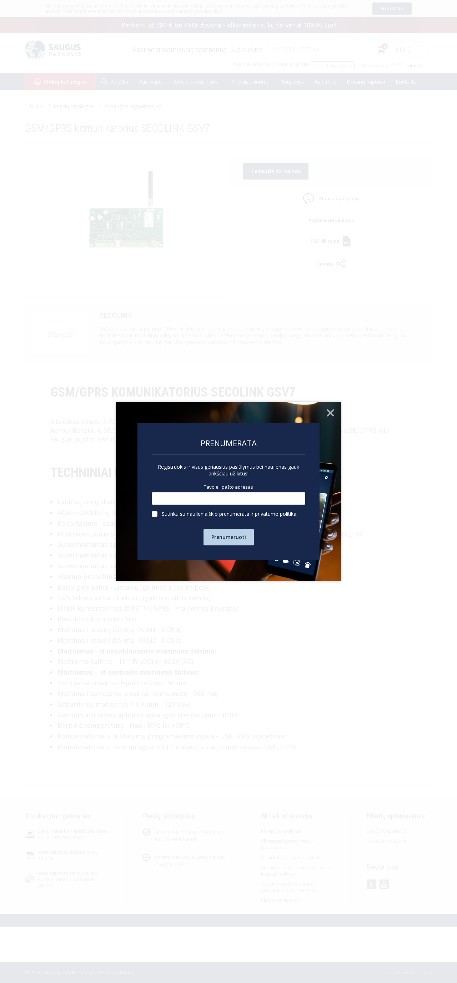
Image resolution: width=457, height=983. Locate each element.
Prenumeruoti (228, 537)
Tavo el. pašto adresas (228, 487)
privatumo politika (275, 513)
